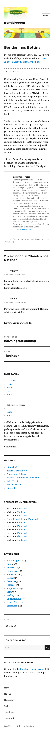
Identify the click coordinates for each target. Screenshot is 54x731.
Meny (45, 16)
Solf (9, 592)
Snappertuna (13, 588)
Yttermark (12, 606)
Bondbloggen (14, 22)
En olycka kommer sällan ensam (23, 477)
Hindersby (12, 571)
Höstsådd (11, 488)
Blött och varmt (14, 484)
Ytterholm (12, 602)
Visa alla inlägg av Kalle (22, 229)
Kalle (10, 239)
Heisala (10, 567)
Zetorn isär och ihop (17, 470)
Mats (9, 415)
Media (46, 239)
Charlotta (11, 380)
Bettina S (10, 242)
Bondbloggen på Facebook (33, 669)
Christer (11, 384)
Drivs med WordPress (26, 726)
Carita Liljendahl (15, 519)
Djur (9, 564)
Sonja (9, 394)
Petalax (10, 585)
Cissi (9, 408)
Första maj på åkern (16, 474)
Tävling (10, 595)
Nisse (9, 391)
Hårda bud (12, 467)
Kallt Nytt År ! (13, 481)
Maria (9, 412)
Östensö (11, 581)
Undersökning (14, 599)
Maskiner (11, 574)
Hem (6, 688)
